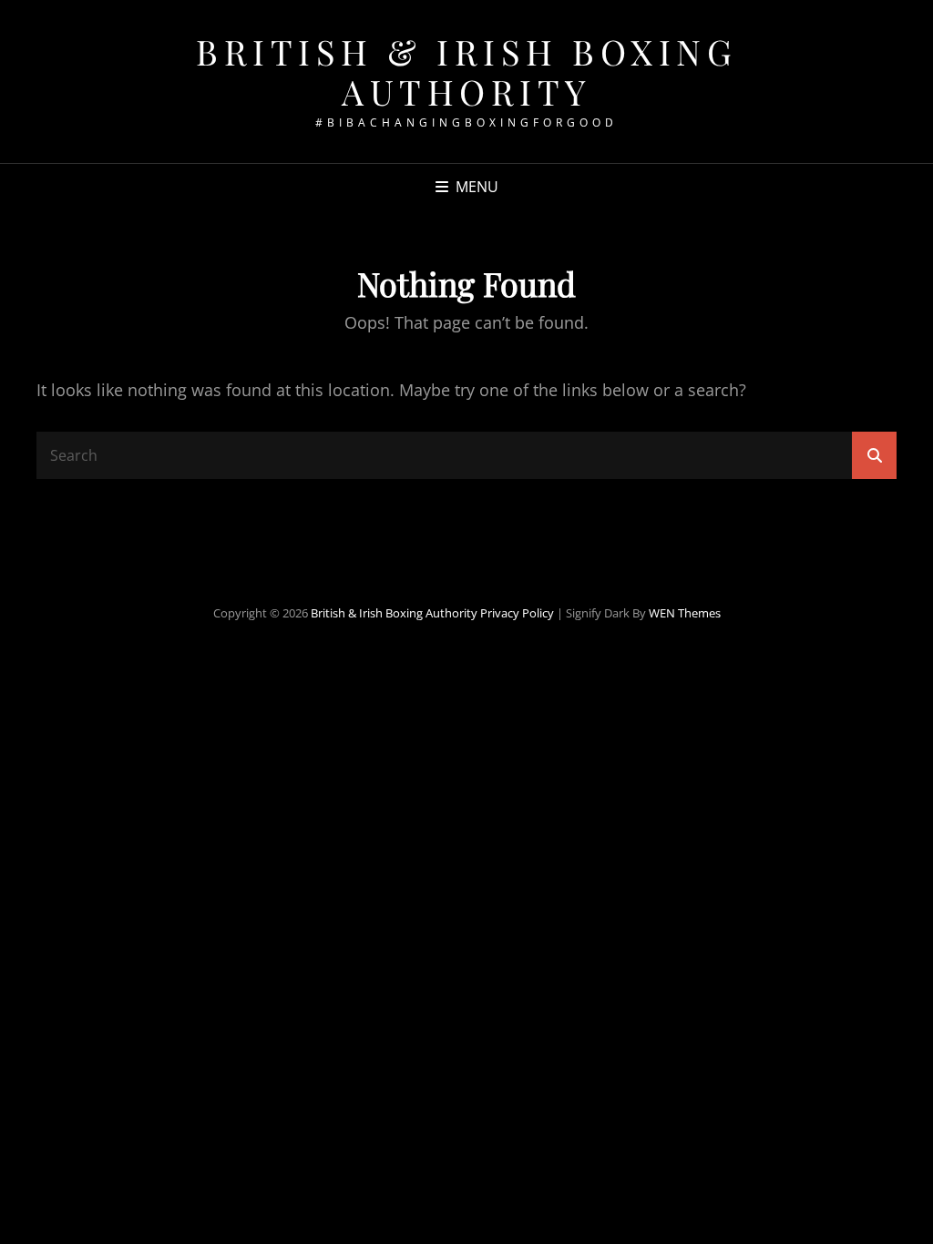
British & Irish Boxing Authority (466, 71)
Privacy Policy (517, 613)
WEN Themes (685, 613)
